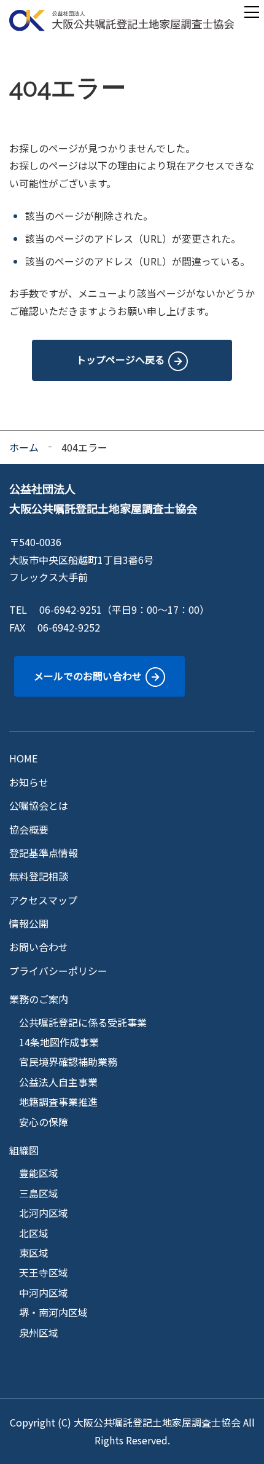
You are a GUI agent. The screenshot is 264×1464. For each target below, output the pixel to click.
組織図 (24, 1150)
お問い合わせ (38, 946)
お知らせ (29, 782)
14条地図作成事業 (59, 1042)
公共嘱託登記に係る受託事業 (83, 1022)
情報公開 (29, 923)
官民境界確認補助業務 (68, 1061)
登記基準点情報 (43, 852)
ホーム (24, 447)
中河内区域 (43, 1292)
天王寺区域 (43, 1272)
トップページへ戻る (120, 359)
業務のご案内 (38, 999)
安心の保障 (43, 1122)
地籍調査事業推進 (58, 1101)
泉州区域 (38, 1332)
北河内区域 (43, 1212)
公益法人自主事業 (58, 1082)
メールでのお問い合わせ (88, 675)
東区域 (34, 1252)
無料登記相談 (38, 876)
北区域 (34, 1233)
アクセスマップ (43, 900)
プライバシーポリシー (58, 970)
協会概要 (29, 829)
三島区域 (38, 1193)
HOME (23, 758)
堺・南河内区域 (53, 1312)
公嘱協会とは (38, 805)
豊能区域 (38, 1173)
